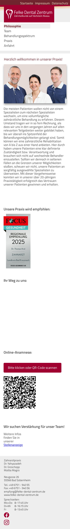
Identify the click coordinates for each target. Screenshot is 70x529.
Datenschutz (60, 3)
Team (7, 31)
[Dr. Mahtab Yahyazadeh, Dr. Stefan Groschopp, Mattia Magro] (29, 13)
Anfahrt (9, 45)
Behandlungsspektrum (19, 35)
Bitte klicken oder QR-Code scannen (32, 367)
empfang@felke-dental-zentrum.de (24, 491)
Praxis (8, 40)
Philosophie (12, 26)
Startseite (26, 3)
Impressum (42, 3)
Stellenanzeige (13, 444)
